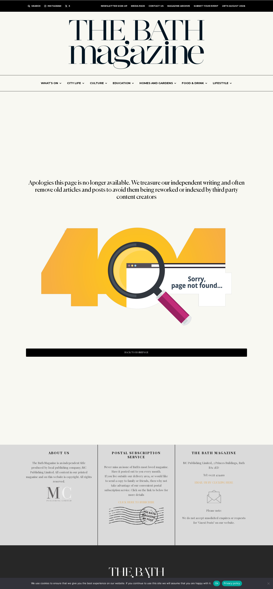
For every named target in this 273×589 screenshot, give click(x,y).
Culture (97, 83)
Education (122, 83)
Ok (216, 583)
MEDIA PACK (138, 6)
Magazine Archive (178, 6)
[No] (268, 583)
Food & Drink (193, 83)
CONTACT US (156, 6)
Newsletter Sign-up (114, 6)
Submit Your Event (206, 6)
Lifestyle (220, 83)
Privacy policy (232, 583)
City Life (74, 83)
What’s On (49, 83)
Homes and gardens (156, 83)
